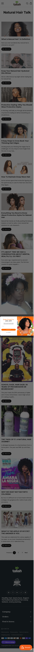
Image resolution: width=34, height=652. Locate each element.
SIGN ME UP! (8, 329)
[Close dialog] (32, 317)
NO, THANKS (8, 332)
